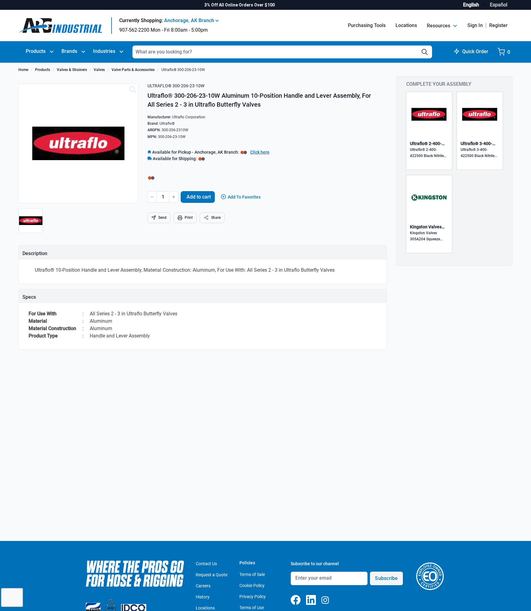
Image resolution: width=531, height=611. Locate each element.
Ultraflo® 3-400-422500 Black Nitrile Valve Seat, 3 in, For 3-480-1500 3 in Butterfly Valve (480, 153)
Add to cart (199, 197)
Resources (439, 26)
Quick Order (475, 51)
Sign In (475, 25)
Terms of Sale (252, 574)
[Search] (424, 51)
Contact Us (206, 563)
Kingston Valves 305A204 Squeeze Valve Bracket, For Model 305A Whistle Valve (426, 236)
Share (216, 217)
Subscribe (386, 578)
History (203, 596)
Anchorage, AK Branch (189, 20)
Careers (203, 585)
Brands (69, 51)
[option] (31, 223)
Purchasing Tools (367, 25)
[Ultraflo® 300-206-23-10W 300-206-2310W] (132, 90)
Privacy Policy (252, 596)
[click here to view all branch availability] (201, 158)
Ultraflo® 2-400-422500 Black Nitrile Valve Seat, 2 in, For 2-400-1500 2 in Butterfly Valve (429, 153)
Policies (247, 562)
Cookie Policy (252, 585)
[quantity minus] (152, 197)
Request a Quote (211, 574)
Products (35, 51)
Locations (406, 25)
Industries (104, 51)
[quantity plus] (173, 197)
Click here (259, 152)
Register (498, 25)
